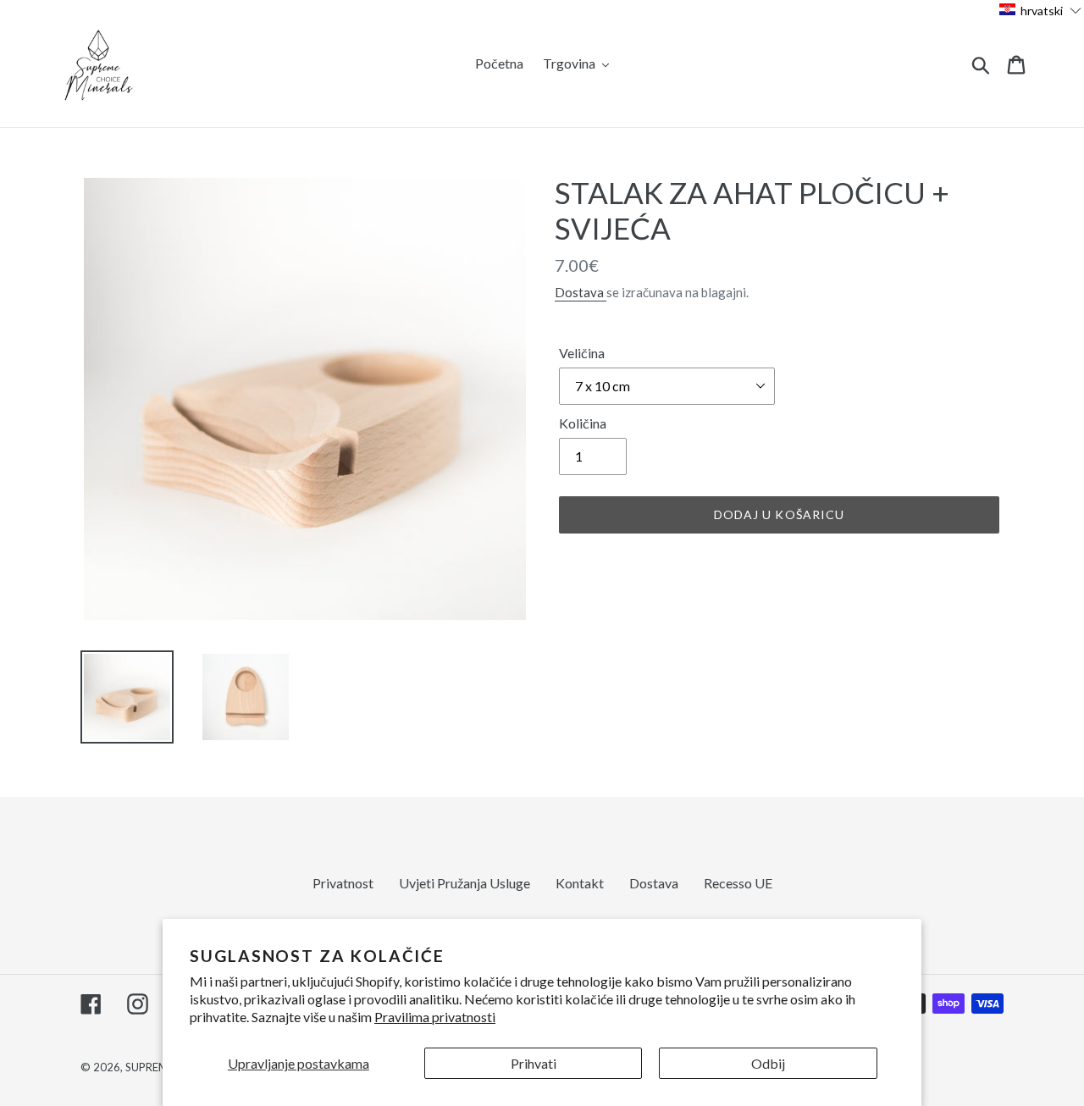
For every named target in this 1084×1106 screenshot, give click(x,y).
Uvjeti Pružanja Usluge (464, 883)
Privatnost (342, 883)
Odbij (768, 1063)
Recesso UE (738, 883)
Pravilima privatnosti (434, 1017)
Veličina (582, 353)
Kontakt (580, 883)
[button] (1041, 9)
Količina (582, 423)
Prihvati (533, 1063)
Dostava (580, 292)
